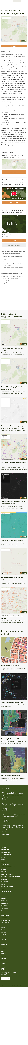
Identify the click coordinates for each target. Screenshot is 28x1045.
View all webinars (14, 245)
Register (14, 240)
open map (14, 46)
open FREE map (14, 172)
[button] (26, 2)
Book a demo (14, 202)
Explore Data (4, 7)
